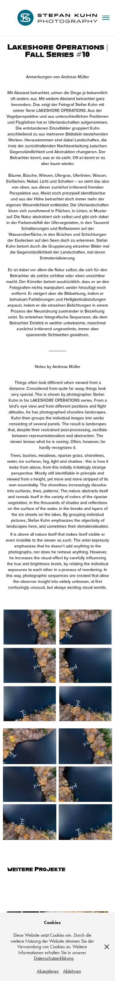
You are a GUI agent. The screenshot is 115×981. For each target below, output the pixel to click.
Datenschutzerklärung (53, 958)
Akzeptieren (48, 971)
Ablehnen (72, 971)
